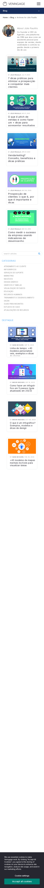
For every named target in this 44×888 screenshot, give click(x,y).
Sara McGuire (18, 345)
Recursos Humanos (13, 294)
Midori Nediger (18, 382)
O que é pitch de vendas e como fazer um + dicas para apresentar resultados (21, 121)
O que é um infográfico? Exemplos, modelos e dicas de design (22, 425)
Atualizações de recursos (16, 310)
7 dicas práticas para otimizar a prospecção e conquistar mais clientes (21, 82)
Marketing (9, 276)
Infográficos (10, 269)
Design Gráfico (11, 282)
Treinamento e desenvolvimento (19, 298)
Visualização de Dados (14, 288)
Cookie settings (22, 875)
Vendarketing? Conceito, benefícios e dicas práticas (21, 158)
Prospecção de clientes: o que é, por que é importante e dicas (21, 198)
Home (5, 17)
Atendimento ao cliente (15, 266)
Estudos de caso (12, 307)
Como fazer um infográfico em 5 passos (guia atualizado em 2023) (22, 388)
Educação (8, 291)
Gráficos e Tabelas (13, 285)
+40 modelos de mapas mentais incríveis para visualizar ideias (22, 463)
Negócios (8, 279)
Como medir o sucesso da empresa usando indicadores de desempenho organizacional (22, 238)
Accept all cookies (22, 881)
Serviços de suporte (13, 273)
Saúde (7, 301)
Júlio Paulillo (15, 75)
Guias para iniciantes (13, 304)
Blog (12, 17)
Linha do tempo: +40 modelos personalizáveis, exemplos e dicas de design (22, 352)
